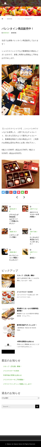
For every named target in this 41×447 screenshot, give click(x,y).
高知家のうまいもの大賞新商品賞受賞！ (27, 310)
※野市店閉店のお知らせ (25, 341)
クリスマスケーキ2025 (25, 292)
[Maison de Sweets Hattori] (5, 3)
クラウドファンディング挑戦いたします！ (17, 384)
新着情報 (13, 33)
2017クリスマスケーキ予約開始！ (34, 214)
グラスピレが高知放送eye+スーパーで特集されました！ (13, 219)
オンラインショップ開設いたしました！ (13, 258)
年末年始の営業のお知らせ (12, 375)
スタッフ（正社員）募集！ (26, 275)
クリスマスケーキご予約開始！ (14, 379)
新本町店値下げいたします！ (27, 325)
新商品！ (33, 258)
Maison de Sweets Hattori (15, 444)
